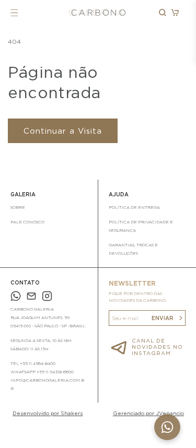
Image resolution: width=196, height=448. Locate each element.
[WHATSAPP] (15, 297)
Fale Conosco (27, 222)
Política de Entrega (134, 207)
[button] (14, 13)
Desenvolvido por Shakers (48, 413)
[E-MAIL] (31, 297)
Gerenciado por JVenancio (148, 413)
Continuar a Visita (63, 131)
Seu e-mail (125, 318)
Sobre (17, 207)
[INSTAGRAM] (47, 297)
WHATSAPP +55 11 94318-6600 (42, 371)
